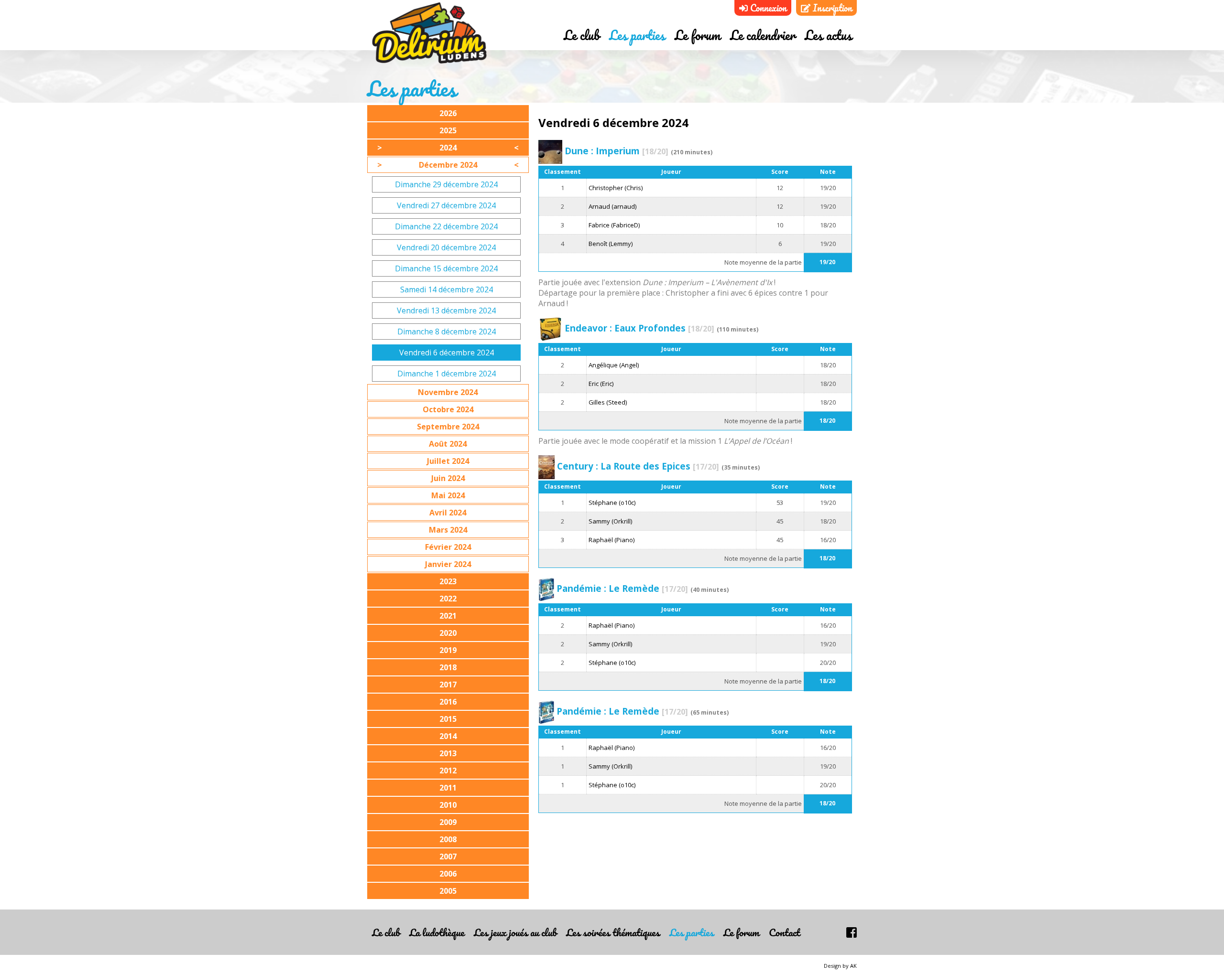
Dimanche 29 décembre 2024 (446, 184)
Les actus (828, 34)
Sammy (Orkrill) (610, 521)
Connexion (767, 7)
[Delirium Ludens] (429, 33)
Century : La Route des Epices (638, 466)
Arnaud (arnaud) (612, 206)
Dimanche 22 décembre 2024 (446, 226)
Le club (582, 34)
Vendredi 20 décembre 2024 (446, 247)
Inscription (831, 7)
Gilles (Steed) (608, 402)
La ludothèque (436, 932)
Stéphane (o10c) (612, 502)
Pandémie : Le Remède (622, 588)
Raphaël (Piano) (611, 539)
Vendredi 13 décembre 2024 (446, 310)
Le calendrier (762, 34)
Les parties (637, 34)
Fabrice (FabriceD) (614, 225)
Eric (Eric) (601, 383)
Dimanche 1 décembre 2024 (446, 373)
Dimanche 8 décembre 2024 (446, 331)
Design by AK (840, 965)
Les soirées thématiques (613, 932)
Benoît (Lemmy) (611, 243)
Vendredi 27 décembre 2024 (446, 205)
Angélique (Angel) (614, 365)
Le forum (698, 34)
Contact (784, 932)
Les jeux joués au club (515, 932)
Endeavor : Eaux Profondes (639, 328)
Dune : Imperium (616, 151)
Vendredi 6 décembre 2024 (446, 352)
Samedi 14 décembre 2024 (446, 289)
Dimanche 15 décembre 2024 (446, 268)
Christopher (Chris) (616, 187)
